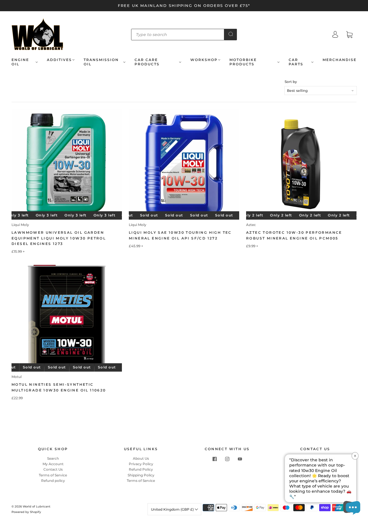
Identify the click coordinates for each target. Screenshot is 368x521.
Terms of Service (53, 475)
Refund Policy (141, 469)
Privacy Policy (141, 464)
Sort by (291, 81)
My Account (53, 464)
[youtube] (239, 459)
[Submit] (230, 34)
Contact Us (53, 469)
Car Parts (296, 62)
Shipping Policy (141, 475)
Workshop (204, 60)
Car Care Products (147, 62)
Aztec (251, 225)
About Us (141, 458)
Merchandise (339, 60)
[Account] (335, 35)
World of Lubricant (36, 506)
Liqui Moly (20, 225)
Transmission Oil (101, 62)
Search (53, 458)
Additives (59, 60)
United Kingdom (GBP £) (173, 509)
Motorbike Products (243, 62)
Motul (17, 376)
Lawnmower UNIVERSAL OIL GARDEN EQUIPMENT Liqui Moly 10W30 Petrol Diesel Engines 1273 (59, 238)
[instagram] (227, 459)
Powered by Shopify (26, 512)
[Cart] (349, 35)
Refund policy (53, 480)
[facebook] (214, 459)
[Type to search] (177, 34)
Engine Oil (20, 62)
